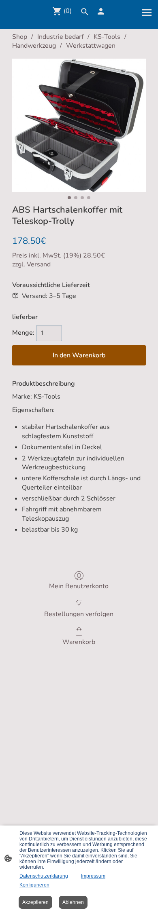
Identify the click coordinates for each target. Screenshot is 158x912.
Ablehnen (73, 902)
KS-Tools (107, 36)
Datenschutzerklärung (43, 876)
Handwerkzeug (34, 45)
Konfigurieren (34, 885)
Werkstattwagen (90, 45)
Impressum (93, 876)
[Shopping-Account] (101, 11)
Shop (19, 36)
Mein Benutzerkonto (79, 586)
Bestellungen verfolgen (78, 614)
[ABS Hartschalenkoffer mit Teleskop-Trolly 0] (79, 125)
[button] (85, 12)
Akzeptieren (35, 902)
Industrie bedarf (60, 36)
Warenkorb (78, 642)
